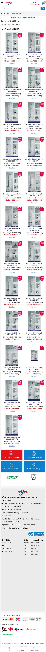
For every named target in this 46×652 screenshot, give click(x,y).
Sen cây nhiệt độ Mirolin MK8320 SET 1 (34, 264)
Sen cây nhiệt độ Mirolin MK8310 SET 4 (34, 403)
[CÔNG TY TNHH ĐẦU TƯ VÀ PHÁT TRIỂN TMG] (9, 3)
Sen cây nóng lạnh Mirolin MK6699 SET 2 (34, 90)
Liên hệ (4, 545)
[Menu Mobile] (2, 3)
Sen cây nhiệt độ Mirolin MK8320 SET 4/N (34, 334)
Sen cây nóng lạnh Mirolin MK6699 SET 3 (12, 125)
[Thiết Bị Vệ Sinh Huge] (33, 477)
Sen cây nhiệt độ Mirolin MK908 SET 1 (34, 195)
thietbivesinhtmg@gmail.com (17, 513)
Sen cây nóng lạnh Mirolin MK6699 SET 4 (34, 125)
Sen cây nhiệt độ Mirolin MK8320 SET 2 (11, 299)
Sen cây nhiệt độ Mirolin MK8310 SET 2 (34, 368)
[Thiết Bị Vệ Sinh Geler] (12, 477)
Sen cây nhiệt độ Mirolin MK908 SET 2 (11, 229)
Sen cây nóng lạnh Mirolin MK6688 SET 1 (34, 160)
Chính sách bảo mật (31, 554)
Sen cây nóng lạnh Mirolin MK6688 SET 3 (12, 56)
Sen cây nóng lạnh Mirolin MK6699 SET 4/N (12, 160)
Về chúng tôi (6, 542)
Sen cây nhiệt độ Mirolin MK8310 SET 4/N (11, 438)
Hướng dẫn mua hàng (31, 542)
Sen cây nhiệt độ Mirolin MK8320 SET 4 (11, 334)
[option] (12, 477)
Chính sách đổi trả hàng (32, 551)
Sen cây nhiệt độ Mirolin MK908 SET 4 (11, 264)
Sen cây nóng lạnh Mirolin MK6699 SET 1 (12, 90)
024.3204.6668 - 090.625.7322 (22, 525)
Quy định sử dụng (8, 551)
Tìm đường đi (6, 548)
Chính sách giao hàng (31, 545)
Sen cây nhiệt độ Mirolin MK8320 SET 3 (34, 299)
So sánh (12, 64)
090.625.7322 (15, 509)
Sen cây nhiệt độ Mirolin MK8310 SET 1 (11, 368)
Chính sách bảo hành (31, 548)
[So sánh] (22, 425)
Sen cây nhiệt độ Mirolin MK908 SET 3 (34, 229)
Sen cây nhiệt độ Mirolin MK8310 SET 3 (11, 403)
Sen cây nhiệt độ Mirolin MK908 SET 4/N (34, 56)
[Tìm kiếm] (43, 8)
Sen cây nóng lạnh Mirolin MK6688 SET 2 (12, 195)
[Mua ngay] (23, 43)
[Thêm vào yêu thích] (6, 43)
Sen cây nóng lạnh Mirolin (10, 24)
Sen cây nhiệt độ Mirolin (10, 21)
